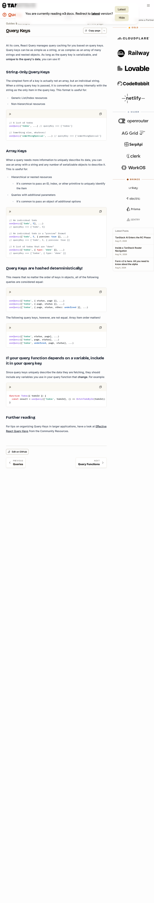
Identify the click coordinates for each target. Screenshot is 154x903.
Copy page (94, 30)
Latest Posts (122, 230)
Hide (122, 17)
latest (95, 13)
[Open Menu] (148, 5)
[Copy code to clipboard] (100, 114)
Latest (122, 9)
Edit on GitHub (19, 451)
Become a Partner (144, 20)
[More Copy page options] (104, 30)
